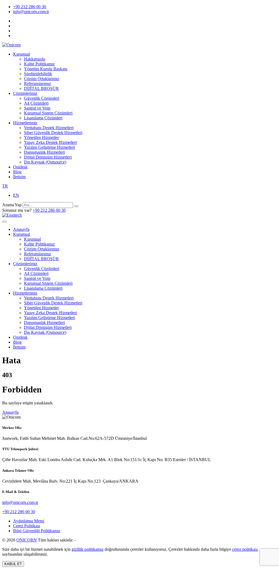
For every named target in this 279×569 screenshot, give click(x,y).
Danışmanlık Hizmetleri (44, 152)
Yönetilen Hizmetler (41, 137)
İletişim (19, 176)
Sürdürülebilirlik (38, 73)
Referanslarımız (37, 83)
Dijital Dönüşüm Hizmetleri (48, 157)
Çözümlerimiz (25, 93)
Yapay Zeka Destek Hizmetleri (50, 142)
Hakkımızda (34, 59)
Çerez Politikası (26, 525)
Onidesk (20, 167)
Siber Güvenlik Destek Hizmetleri (53, 132)
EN (16, 195)
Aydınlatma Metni (28, 521)
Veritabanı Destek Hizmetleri (49, 127)
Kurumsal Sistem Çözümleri (48, 113)
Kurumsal (21, 54)
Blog (17, 172)
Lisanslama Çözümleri (43, 118)
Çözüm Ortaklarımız (41, 78)
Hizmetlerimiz (25, 122)
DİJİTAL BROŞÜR (41, 88)
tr (5, 186)
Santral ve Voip (37, 108)
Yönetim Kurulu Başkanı (45, 68)
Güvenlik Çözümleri (41, 98)
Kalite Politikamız (39, 64)
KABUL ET (13, 564)
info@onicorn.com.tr (31, 11)
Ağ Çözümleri (36, 103)
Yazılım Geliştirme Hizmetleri (49, 147)
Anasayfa (21, 229)
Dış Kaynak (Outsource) (45, 162)
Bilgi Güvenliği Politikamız (36, 530)
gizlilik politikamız (88, 549)
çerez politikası (245, 549)
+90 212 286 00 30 (29, 6)
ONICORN (26, 540)
